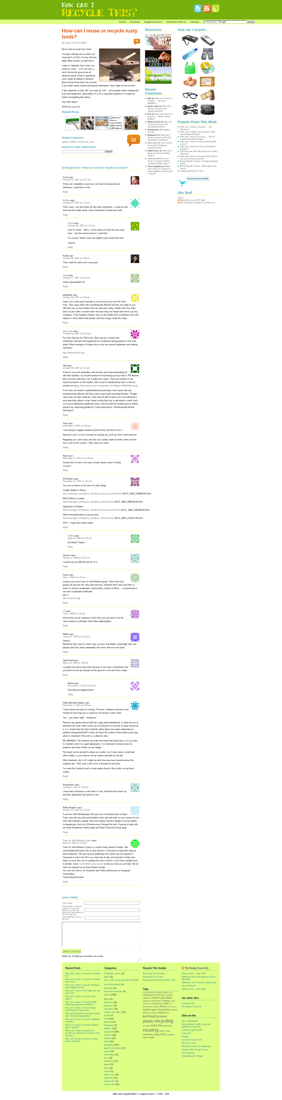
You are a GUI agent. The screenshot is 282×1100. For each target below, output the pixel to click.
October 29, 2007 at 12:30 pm (77, 333)
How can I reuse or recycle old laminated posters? (160, 124)
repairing (167, 1025)
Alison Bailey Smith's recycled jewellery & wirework (196, 1025)
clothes (146, 998)
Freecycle (186, 1033)
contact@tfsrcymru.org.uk (91, 864)
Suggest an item (153, 21)
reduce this (109, 1074)
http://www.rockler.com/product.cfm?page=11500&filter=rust (108, 385)
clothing (166, 1000)
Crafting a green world (192, 1030)
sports (107, 1051)
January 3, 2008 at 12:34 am (76, 558)
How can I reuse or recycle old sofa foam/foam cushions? (159, 137)
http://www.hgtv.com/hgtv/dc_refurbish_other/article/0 (88, 502)
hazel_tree (68, 331)
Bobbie (66, 200)
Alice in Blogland (189, 1021)
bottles (165, 992)
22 (137, 40)
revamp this (109, 1081)
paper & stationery (112, 1048)
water (106, 1064)
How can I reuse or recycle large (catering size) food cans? (80, 1009)
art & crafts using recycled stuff (119, 980)
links (106, 1068)
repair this (108, 1078)
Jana (65, 275)
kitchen (107, 1035)
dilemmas (108, 988)
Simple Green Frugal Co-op (194, 1049)
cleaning (169, 995)
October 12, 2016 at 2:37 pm (76, 810)
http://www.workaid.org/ (74, 352)
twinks (71, 536)
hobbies (73, 142)
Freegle (185, 1036)
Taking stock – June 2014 (194, 989)
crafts (166, 1003)
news (106, 1071)
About (122, 21)
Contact (194, 21)
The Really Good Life (196, 968)
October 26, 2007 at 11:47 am (77, 179)
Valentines (109, 1061)
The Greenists (188, 1053)
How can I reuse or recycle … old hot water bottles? (160, 116)
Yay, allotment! (189, 985)
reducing (156, 1025)
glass (154, 1009)
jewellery (174, 1010)
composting (156, 1003)
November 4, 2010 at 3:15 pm (82, 685)
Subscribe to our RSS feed (192, 200)
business (108, 1005)
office (106, 1041)
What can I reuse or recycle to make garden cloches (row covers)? (160, 170)
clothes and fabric (112, 1012)
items (91, 142)
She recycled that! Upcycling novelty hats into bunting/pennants (82, 1014)
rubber (162, 1031)
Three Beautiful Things (192, 1056)
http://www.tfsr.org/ (71, 598)
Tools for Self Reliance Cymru (77, 840)
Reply (65, 192)
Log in (180, 197)
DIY (170, 1004)
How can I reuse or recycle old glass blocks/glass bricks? (82, 986)
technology (109, 1054)
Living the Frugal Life (191, 1039)
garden (65, 142)
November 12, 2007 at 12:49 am (78, 458)
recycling (163, 1020)
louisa (70, 223)
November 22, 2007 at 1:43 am (77, 481)
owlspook (152, 158)
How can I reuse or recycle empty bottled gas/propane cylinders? (81, 1003)
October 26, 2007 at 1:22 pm (81, 225)
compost (146, 1003)
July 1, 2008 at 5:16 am (74, 613)
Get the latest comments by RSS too (197, 202)
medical (107, 1038)
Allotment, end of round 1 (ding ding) (199, 982)
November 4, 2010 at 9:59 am (77, 705)
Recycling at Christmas (154, 973)
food (106, 1018)
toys (106, 1058)
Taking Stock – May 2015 (194, 973)
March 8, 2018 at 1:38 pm (75, 843)
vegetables (170, 1035)
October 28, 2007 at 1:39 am (76, 297)
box (170, 992)
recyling (146, 1026)
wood (151, 1037)
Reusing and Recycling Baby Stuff (159, 980)
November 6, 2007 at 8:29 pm (77, 426)
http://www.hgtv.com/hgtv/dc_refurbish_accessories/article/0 (91, 510)
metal (161, 1012)
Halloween (109, 1025)
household (83, 142)
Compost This (188, 1003)
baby (106, 999)
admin (107, 977)
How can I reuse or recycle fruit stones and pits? (159, 108)
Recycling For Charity (153, 977)
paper (163, 1016)
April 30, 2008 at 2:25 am (80, 538)
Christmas (109, 1009)
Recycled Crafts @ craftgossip (196, 1046)
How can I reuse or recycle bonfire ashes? (160, 153)
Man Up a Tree (189, 1043)
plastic (148, 1021)
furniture (173, 1007)
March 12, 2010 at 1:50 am (75, 663)
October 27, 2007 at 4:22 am (76, 278)
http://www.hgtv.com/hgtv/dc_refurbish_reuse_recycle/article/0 (92, 493)
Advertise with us (176, 21)
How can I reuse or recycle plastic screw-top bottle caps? (159, 161)
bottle (159, 992)
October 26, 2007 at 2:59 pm (76, 258)
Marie (150, 143)
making (154, 1013)
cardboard (148, 995)
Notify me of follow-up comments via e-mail (82, 956)
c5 (64, 611)
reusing (150, 1030)
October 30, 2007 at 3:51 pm (76, 368)
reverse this (109, 1084)
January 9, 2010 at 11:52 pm (76, 636)
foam (156, 1006)
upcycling (159, 1034)
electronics (148, 1007)
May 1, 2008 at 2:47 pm (74, 577)
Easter (107, 1015)
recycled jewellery (112, 984)
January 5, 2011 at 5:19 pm (76, 787)
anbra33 (75, 106)
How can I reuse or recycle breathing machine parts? (160, 145)
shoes (167, 1031)
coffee (173, 1001)
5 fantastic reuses (112, 973)
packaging (109, 1045)
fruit (167, 1007)
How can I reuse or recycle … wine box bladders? (160, 100)
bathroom (108, 1002)
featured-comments (113, 991)
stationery (148, 1034)
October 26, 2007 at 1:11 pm (76, 202)
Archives (135, 21)
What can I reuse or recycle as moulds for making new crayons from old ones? (82, 1033)
